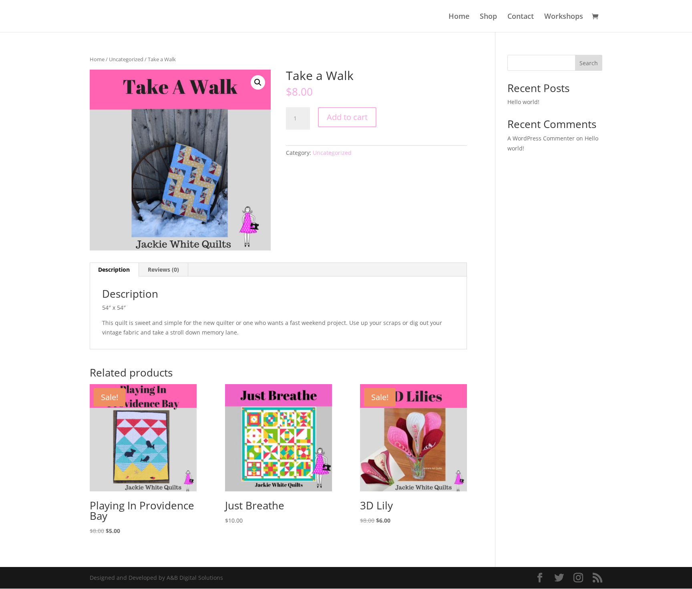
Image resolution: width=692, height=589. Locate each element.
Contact (520, 17)
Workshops (563, 17)
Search (588, 63)
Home (459, 17)
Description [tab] (114, 269)
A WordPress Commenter (541, 138)
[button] (258, 82)
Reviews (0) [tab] (163, 269)
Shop (488, 17)
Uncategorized (126, 59)
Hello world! (523, 102)
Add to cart (347, 117)
